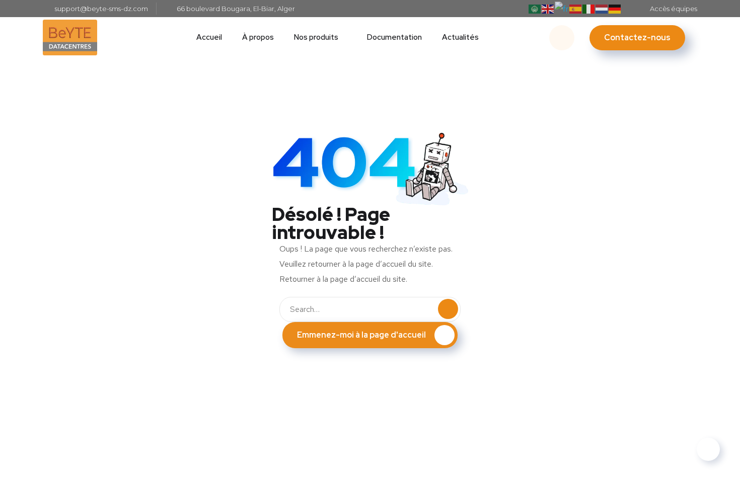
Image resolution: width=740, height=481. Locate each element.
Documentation (394, 37)
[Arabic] (535, 8)
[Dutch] (602, 8)
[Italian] (589, 8)
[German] (615, 8)
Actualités (460, 37)
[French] (562, 8)
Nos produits (316, 37)
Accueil (209, 37)
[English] (548, 8)
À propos (258, 37)
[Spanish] (575, 8)
